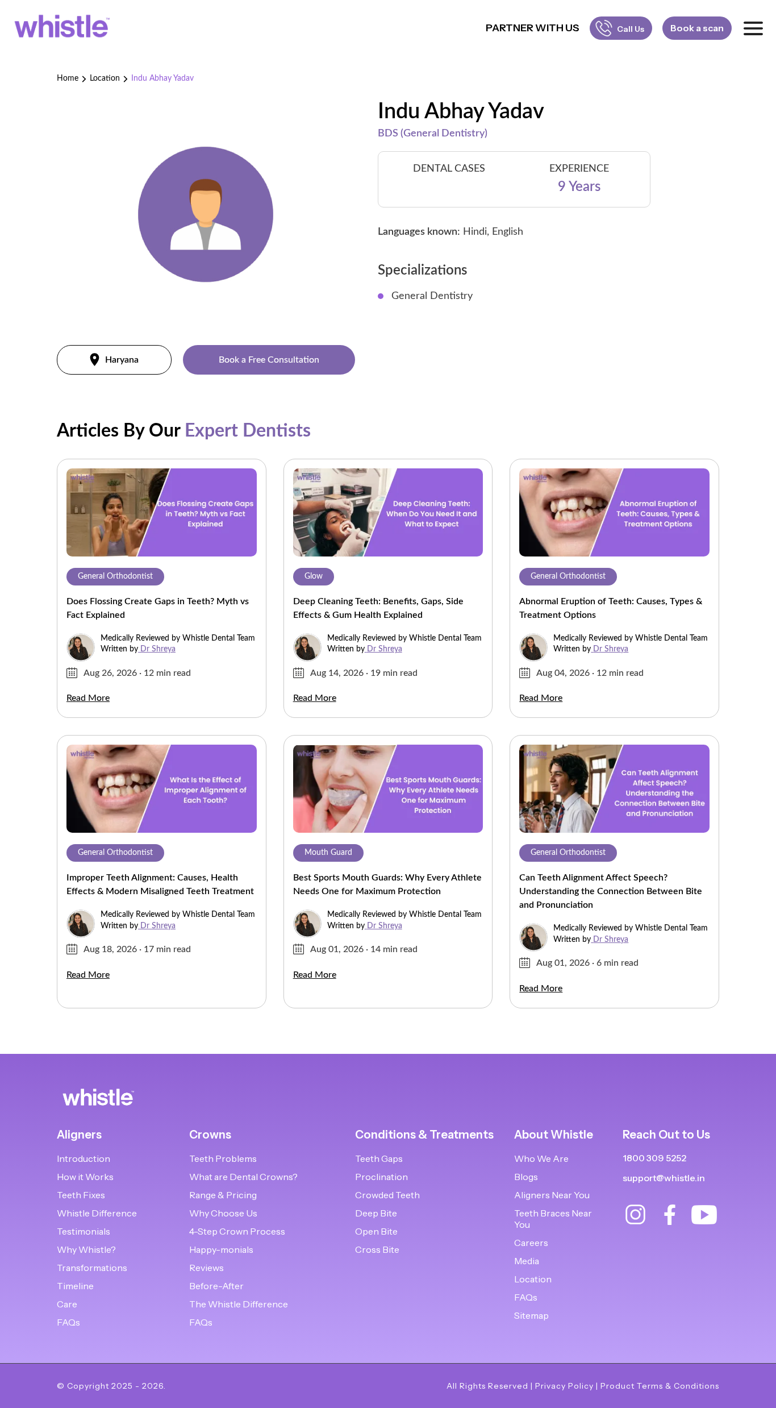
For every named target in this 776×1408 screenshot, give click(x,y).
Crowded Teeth (387, 1195)
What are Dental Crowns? (243, 1176)
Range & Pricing (223, 1195)
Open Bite (376, 1231)
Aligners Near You (552, 1195)
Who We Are (541, 1158)
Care (67, 1304)
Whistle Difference (97, 1213)
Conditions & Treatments (424, 1134)
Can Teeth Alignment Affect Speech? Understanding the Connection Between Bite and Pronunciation (610, 891)
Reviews (206, 1267)
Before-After (216, 1285)
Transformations (92, 1267)
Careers (531, 1242)
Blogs (526, 1176)
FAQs (68, 1322)
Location (105, 78)
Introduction (83, 1158)
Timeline (75, 1285)
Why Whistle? (86, 1249)
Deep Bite (376, 1213)
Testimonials (83, 1231)
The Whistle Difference (238, 1304)
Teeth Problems (223, 1158)
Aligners (79, 1134)
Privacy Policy (564, 1386)
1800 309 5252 (654, 1158)
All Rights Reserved (487, 1386)
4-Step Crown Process (237, 1231)
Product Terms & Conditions (659, 1386)
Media (526, 1260)
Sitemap (531, 1315)
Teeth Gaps (379, 1158)
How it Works (85, 1176)
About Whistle (553, 1134)
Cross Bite (377, 1249)
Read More (88, 698)
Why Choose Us (223, 1213)
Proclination (381, 1176)
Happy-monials (221, 1249)
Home (67, 78)
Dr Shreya (158, 649)
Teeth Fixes (81, 1195)
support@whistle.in (664, 1177)
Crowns (210, 1134)
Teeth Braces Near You (553, 1218)
